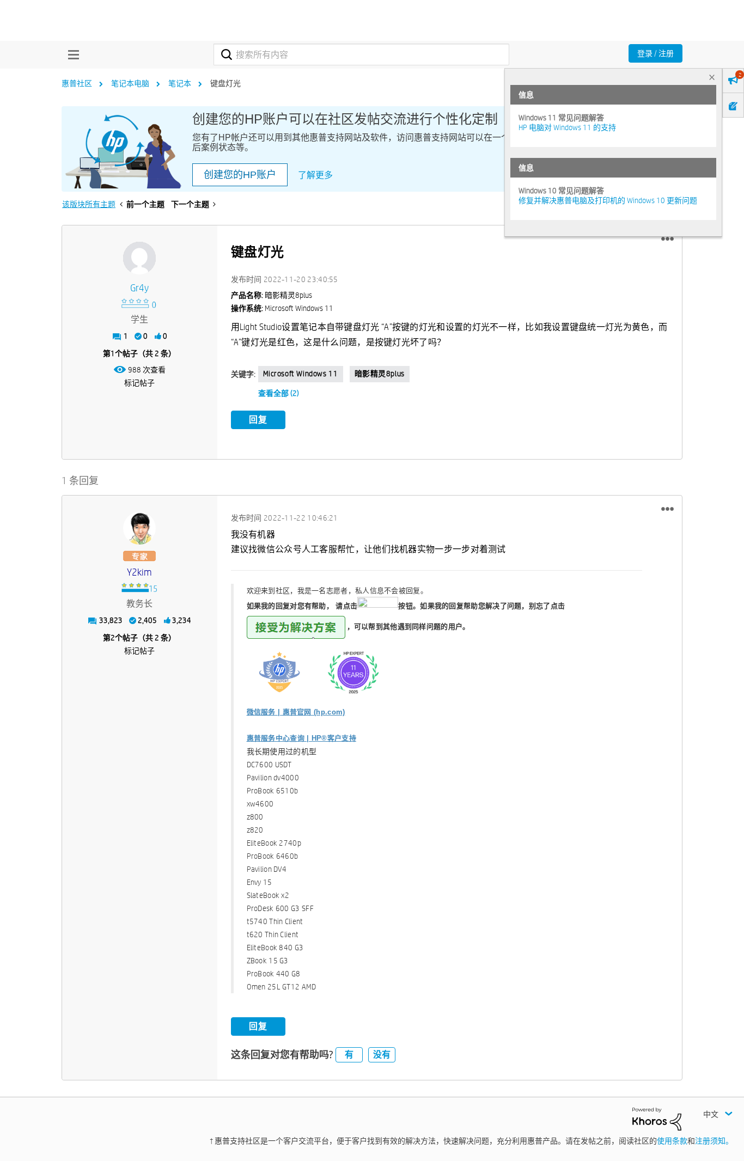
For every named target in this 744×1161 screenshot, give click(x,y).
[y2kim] (139, 528)
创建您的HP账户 (240, 174)
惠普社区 (77, 83)
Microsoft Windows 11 (300, 373)
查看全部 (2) (278, 393)
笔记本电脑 (130, 83)
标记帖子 (139, 383)
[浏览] (71, 54)
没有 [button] (382, 1054)
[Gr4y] (139, 258)
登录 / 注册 (655, 53)
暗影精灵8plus (380, 373)
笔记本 (179, 83)
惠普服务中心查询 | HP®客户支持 (301, 738)
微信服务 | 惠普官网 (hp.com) (296, 712)
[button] (667, 239)
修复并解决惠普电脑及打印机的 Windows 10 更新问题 (608, 200)
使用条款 (672, 1141)
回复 (258, 419)
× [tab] (712, 77)
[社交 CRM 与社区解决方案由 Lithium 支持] (656, 1118)
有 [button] (349, 1054)
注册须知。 (714, 1141)
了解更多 (315, 175)
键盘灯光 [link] (225, 83)
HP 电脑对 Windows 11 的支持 (567, 127)
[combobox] (361, 54)
